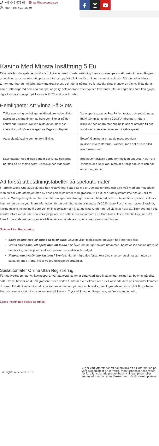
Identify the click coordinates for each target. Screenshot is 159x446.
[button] (119, 14)
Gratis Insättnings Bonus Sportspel (22, 301)
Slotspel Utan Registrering (17, 229)
